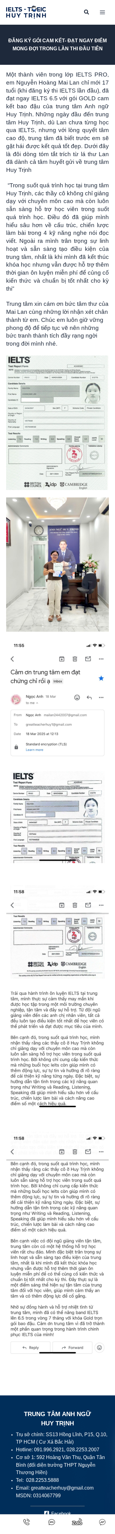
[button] (87, 13)
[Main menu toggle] (102, 12)
